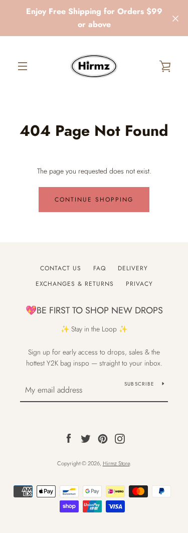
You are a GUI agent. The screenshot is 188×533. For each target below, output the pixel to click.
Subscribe (139, 384)
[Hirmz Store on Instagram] (120, 438)
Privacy (139, 283)
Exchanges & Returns (75, 283)
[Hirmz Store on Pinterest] (103, 438)
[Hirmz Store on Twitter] (86, 438)
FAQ (99, 268)
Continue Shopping (94, 199)
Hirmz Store (116, 463)
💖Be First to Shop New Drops (94, 310)
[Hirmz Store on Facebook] (69, 438)
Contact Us (60, 268)
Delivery (133, 268)
